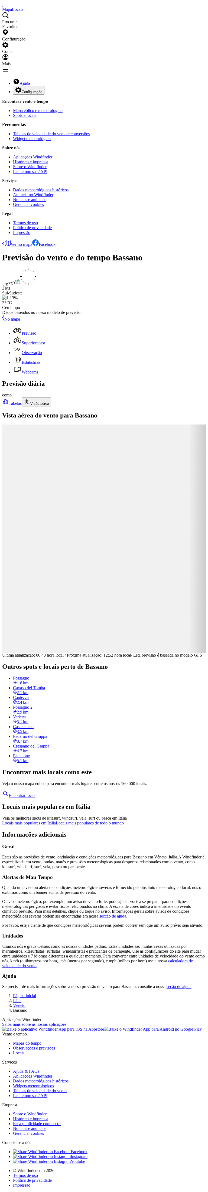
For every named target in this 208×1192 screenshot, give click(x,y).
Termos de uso (25, 222)
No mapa (12, 319)
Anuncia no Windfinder (33, 194)
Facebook (47, 244)
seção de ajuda (179, 986)
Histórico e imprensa (30, 161)
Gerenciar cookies (28, 204)
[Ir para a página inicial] (2, 4)
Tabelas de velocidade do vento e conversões (51, 133)
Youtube (78, 1161)
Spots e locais (24, 115)
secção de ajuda (112, 916)
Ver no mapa (21, 244)
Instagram (79, 1156)
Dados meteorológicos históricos (41, 190)
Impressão (21, 232)
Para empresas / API (30, 171)
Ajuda (25, 83)
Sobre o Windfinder (30, 166)
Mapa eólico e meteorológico (38, 110)
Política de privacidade (32, 227)
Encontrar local (22, 795)
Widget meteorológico (32, 138)
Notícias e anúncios (29, 199)
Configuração (32, 92)
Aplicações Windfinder (32, 157)
